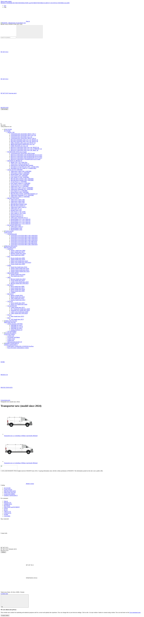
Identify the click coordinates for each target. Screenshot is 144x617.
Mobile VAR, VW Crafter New (19, 162)
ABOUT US (48, 3)
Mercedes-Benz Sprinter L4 (18, 205)
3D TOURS (7, 131)
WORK (61, 3)
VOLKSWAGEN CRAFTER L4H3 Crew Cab (23, 135)
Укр (5, 5)
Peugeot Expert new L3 (17, 216)
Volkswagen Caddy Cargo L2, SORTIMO (22, 187)
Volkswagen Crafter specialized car (20, 163)
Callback (3, 552)
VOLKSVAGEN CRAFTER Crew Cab (21, 137)
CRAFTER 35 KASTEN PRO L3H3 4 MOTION (24, 235)
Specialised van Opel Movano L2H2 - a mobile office (25, 166)
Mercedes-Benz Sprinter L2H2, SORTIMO (22, 178)
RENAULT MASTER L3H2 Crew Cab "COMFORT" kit (26, 149)
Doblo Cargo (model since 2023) (19, 261)
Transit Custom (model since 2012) (20, 270)
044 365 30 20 (4, 107)
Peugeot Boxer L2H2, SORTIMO (20, 192)
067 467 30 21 (4, 52)
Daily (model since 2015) (17, 316)
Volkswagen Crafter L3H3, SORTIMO (21, 171)
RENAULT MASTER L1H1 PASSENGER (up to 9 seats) (26, 154)
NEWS (39, 3)
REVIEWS (19, 3)
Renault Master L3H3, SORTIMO (20, 174)
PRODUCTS (4, 3)
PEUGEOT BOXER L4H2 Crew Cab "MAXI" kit (24, 141)
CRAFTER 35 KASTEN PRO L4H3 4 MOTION (24, 237)
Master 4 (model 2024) (17, 295)
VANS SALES (8, 232)
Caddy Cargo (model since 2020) (19, 312)
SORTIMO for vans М (17, 327)
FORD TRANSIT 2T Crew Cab (19, 146)
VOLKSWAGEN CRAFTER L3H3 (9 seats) (23, 153)
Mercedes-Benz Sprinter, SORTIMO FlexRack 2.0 (24, 193)
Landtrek (13, 292)
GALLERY (66, 3)
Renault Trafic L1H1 (16, 210)
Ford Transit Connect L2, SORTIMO (20, 183)
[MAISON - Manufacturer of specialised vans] (9, 469)
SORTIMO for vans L (16, 328)
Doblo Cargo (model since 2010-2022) (21, 262)
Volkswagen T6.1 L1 (16, 208)
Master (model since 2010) (18, 297)
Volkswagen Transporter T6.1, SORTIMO (22, 189)
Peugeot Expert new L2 (17, 214)
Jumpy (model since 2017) (18, 252)
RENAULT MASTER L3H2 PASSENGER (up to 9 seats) (26, 157)
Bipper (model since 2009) (18, 291)
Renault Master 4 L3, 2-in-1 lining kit (20, 222)
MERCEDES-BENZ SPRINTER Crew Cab (22, 144)
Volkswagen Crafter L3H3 (18, 199)
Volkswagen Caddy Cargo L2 (18, 207)
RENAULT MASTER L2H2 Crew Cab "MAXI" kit (25, 147)
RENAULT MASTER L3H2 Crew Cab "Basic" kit (24, 150)
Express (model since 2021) (18, 300)
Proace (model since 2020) (18, 303)
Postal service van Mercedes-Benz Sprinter (22, 165)
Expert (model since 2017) (18, 288)
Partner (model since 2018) (18, 289)
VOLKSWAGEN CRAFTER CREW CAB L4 (23, 138)
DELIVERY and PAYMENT (30, 3)
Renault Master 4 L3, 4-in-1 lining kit (20, 223)
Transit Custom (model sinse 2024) (20, 268)
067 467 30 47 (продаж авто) (9, 93)
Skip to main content (6, 1)
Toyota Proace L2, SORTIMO (19, 181)
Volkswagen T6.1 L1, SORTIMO (19, 186)
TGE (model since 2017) (17, 319)
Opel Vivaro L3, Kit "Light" (18, 211)
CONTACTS (55, 3)
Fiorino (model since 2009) (18, 264)
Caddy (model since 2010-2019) (19, 313)
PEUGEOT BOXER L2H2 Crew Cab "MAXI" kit (24, 140)
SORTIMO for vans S (16, 325)
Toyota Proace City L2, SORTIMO (20, 184)
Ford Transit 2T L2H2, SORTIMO (20, 177)
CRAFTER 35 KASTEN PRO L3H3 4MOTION (24, 241)
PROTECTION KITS (10, 247)
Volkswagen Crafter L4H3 (18, 201)
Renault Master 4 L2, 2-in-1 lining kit (20, 219)
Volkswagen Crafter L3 (17, 226)
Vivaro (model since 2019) (18, 280)
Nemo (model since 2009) (17, 255)
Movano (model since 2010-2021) (20, 283)
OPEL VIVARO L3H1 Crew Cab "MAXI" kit (23, 143)
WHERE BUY (12, 3)
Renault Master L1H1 (16, 228)
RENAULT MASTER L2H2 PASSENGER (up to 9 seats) (26, 156)
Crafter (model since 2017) (18, 307)
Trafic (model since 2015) (17, 298)
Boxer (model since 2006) (17, 286)
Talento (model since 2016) (18, 259)
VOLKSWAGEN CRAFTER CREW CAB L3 (23, 134)
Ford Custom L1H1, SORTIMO (19, 175)
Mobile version (30, 483)
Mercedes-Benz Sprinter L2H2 (19, 204)
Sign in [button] (6, 501)
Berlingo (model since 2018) (18, 253)
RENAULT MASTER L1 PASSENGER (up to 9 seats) (25, 159)
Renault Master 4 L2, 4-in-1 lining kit (20, 220)
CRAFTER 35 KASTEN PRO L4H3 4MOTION (24, 243)
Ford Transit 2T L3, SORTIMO (19, 190)
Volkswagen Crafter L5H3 (18, 202)
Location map (4, 593)
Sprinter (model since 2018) (18, 274)
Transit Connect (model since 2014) (20, 271)
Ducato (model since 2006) (18, 258)
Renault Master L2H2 (16, 229)
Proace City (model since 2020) (19, 304)
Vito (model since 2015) (17, 276)
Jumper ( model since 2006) (18, 250)
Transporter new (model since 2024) (20, 310)
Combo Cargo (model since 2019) (20, 282)
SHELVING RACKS (10, 322)
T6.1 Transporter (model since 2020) (20, 309)
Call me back (4, 109)
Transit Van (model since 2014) (19, 267)
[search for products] (29, 31)
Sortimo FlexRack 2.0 (16, 330)
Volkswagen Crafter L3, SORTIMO (20, 172)
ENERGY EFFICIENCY (11, 344)
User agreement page (134, 612)
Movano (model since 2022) (18, 279)
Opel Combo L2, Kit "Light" (18, 213)
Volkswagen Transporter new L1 (19, 217)
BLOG (43, 3)
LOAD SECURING (9, 334)
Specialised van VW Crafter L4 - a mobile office (23, 168)
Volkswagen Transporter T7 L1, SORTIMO (22, 195)
